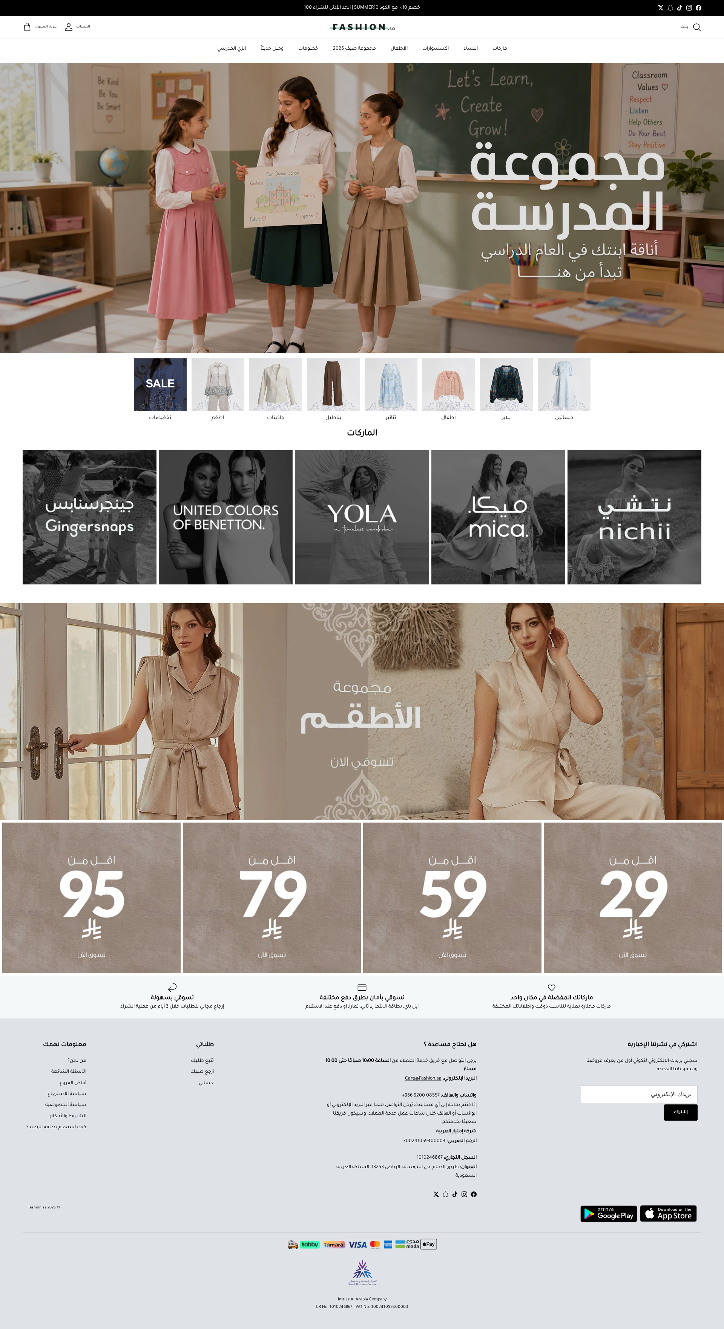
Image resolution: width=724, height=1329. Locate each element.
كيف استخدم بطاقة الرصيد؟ (56, 1127)
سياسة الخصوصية (65, 1105)
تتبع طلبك (202, 1061)
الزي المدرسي (231, 49)
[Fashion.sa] (362, 27)
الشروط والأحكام (68, 1116)
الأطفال (399, 49)
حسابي (206, 1083)
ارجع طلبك (202, 1072)
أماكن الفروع (73, 1083)
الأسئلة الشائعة (68, 1072)
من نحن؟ (76, 1061)
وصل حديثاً (272, 49)
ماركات (499, 49)
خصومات (308, 49)
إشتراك (681, 1112)
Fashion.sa (37, 1208)
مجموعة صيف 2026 (354, 49)
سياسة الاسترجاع (67, 1094)
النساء (470, 49)
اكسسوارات (435, 49)
